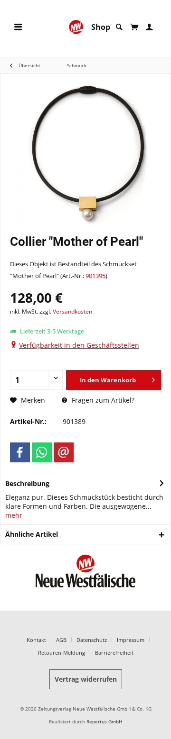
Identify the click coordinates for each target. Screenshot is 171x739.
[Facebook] (20, 452)
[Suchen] (119, 27)
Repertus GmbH (104, 722)
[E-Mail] (64, 452)
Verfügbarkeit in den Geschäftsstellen (79, 345)
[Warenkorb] (134, 27)
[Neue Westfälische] (76, 27)
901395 (95, 275)
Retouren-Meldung (61, 652)
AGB (61, 639)
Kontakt (36, 639)
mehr (13, 515)
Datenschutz (91, 639)
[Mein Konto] (149, 27)
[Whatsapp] (42, 452)
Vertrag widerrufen (86, 679)
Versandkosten (72, 311)
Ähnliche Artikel (31, 534)
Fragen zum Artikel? (102, 400)
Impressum (130, 639)
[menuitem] (18, 27)
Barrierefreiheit (114, 652)
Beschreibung (27, 483)
